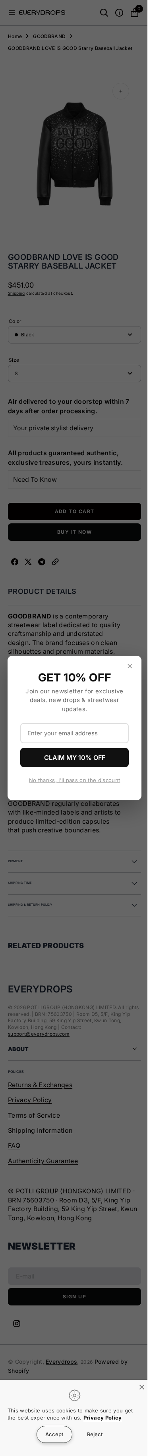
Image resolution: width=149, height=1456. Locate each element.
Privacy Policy (102, 1417)
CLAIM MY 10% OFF (71, 757)
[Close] (136, 1387)
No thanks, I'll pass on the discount (71, 780)
